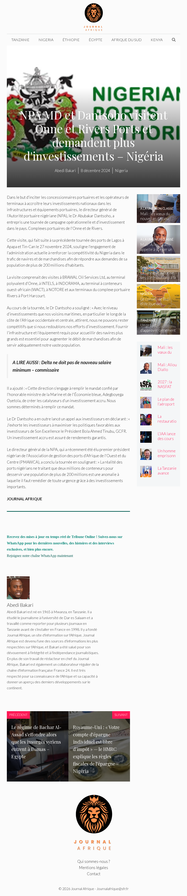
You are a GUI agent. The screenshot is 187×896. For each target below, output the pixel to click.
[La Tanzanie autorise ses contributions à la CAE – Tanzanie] (158, 278)
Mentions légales (93, 867)
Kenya (157, 39)
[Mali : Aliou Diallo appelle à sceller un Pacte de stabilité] (158, 250)
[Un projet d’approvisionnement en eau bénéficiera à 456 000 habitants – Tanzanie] (158, 331)
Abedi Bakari (65, 170)
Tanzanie (20, 39)
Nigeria (46, 39)
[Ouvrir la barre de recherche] (173, 39)
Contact (93, 873)
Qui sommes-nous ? (93, 861)
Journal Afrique (82, 889)
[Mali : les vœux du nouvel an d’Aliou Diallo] (158, 219)
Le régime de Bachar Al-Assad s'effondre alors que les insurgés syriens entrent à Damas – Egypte (36, 741)
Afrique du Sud (127, 39)
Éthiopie (71, 39)
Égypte (95, 39)
